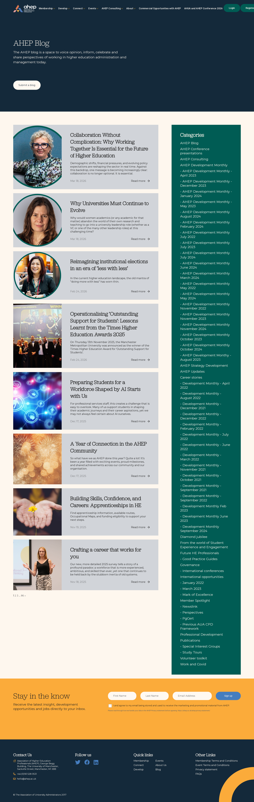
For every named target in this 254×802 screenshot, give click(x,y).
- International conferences (202, 571)
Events (92, 8)
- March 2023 (190, 589)
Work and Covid (193, 664)
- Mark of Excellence (196, 595)
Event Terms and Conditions (212, 765)
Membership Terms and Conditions (217, 760)
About (129, 8)
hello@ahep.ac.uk (26, 779)
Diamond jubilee (193, 537)
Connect (139, 765)
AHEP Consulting (111, 8)
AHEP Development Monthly (204, 165)
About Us (160, 765)
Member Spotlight (195, 600)
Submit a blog (27, 85)
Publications (190, 640)
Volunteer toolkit (193, 658)
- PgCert (187, 618)
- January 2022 (192, 583)
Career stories (191, 377)
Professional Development (201, 634)
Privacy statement (206, 769)
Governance (190, 565)
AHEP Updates (192, 371)
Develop (62, 8)
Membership (46, 8)
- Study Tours (191, 652)
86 (22, 595)
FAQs (199, 773)
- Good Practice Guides (198, 559)
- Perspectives (191, 612)
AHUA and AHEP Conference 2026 (203, 8)
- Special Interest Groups (200, 646)
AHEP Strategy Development (204, 365)
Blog (158, 769)
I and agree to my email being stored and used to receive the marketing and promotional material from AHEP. (171, 705)
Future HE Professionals (199, 553)
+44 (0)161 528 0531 (27, 774)
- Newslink (189, 606)
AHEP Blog (189, 143)
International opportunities (201, 577)
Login (232, 8)
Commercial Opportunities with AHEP (160, 8)
